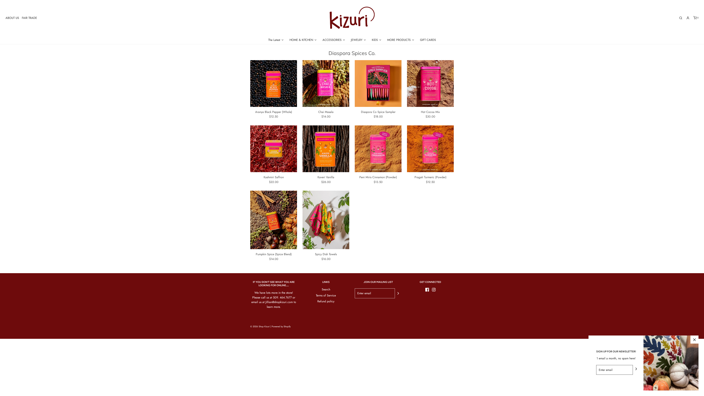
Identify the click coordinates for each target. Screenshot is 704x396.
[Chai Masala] (325, 83)
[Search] (681, 18)
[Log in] (688, 18)
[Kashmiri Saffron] (273, 148)
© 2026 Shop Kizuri (260, 326)
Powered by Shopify (281, 326)
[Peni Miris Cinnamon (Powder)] (378, 148)
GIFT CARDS (428, 40)
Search (326, 289)
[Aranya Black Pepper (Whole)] (273, 83)
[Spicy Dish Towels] (325, 220)
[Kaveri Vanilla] (325, 148)
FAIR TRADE (29, 18)
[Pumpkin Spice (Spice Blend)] (273, 220)
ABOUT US (12, 18)
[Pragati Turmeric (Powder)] (430, 148)
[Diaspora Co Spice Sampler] (378, 83)
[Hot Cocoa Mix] (430, 83)
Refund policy (325, 301)
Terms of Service (326, 295)
